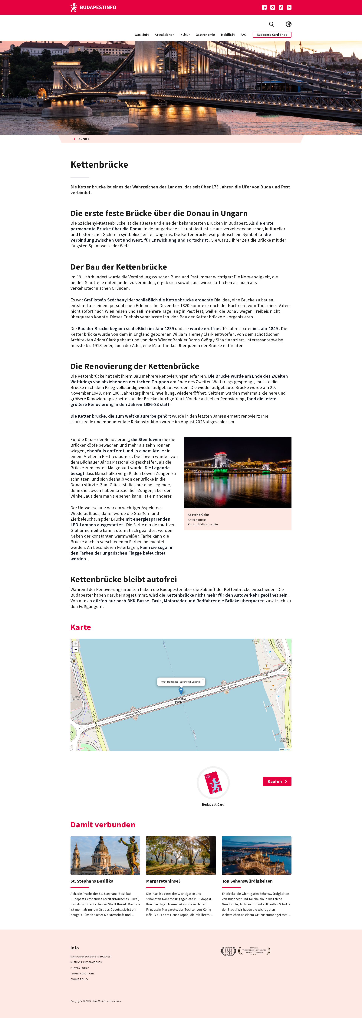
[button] (181, 691)
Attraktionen (164, 34)
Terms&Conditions (82, 973)
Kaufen (275, 781)
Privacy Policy (80, 968)
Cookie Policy (79, 979)
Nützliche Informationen (86, 962)
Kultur (185, 34)
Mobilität (228, 34)
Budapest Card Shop (272, 34)
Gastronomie (205, 34)
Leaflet (287, 749)
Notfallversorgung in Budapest (91, 956)
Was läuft (142, 34)
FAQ (244, 34)
